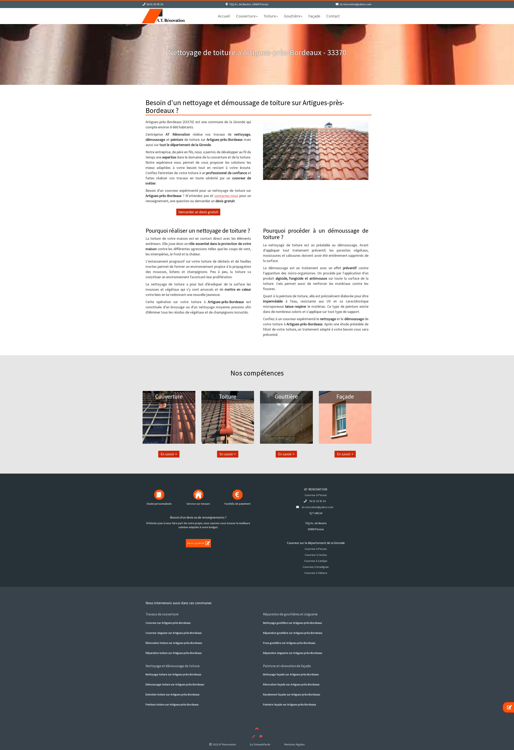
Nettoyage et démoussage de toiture (173, 666)
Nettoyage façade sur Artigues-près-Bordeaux (291, 674)
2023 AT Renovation (224, 744)
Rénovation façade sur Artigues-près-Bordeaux (291, 684)
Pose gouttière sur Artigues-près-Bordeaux (289, 643)
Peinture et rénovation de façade (287, 666)
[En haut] (257, 729)
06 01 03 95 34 (155, 4)
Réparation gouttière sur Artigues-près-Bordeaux (292, 633)
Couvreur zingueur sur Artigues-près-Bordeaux (174, 633)
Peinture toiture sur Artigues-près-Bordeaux (172, 704)
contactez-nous (226, 195)
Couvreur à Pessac (316, 495)
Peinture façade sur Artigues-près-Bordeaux (289, 704)
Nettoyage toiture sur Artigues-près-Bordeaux (173, 674)
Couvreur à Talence (315, 573)
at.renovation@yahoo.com (355, 4)
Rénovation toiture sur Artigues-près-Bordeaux (174, 643)
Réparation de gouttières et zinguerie (290, 614)
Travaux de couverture (162, 614)
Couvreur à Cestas (316, 555)
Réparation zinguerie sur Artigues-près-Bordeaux (292, 653)
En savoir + (169, 454)
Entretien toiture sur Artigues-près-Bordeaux (172, 694)
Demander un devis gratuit (198, 212)
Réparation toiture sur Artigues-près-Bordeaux (174, 653)
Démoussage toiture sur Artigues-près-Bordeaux (175, 684)
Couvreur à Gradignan (316, 567)
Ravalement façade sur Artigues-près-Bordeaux (291, 694)
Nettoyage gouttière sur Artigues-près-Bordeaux (292, 623)
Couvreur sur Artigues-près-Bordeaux (168, 623)
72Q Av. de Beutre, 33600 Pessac (249, 4)
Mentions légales (294, 744)
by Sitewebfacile (260, 744)
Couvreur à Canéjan (315, 561)
